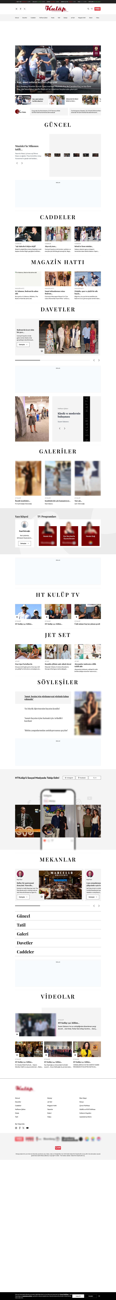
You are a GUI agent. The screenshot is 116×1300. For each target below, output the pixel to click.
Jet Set (73, 17)
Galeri (90, 17)
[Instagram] (16, 1128)
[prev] (17, 70)
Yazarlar (50, 1109)
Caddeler (33, 17)
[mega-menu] (92, 8)
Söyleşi (65, 17)
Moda (52, 17)
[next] (99, 70)
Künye (81, 1102)
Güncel (17, 17)
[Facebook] (19, 1128)
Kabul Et (78, 1296)
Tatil (59, 17)
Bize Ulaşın (83, 1098)
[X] (23, 1128)
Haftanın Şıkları (43, 17)
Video (97, 17)
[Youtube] (27, 1128)
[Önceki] (17, 163)
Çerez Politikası (84, 1106)
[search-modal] (88, 8)
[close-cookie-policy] (99, 1296)
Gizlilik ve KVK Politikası (87, 1109)
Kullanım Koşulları (85, 1113)
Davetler (24, 17)
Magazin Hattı (82, 17)
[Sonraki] (22, 163)
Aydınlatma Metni (85, 1117)
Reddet (91, 1296)
